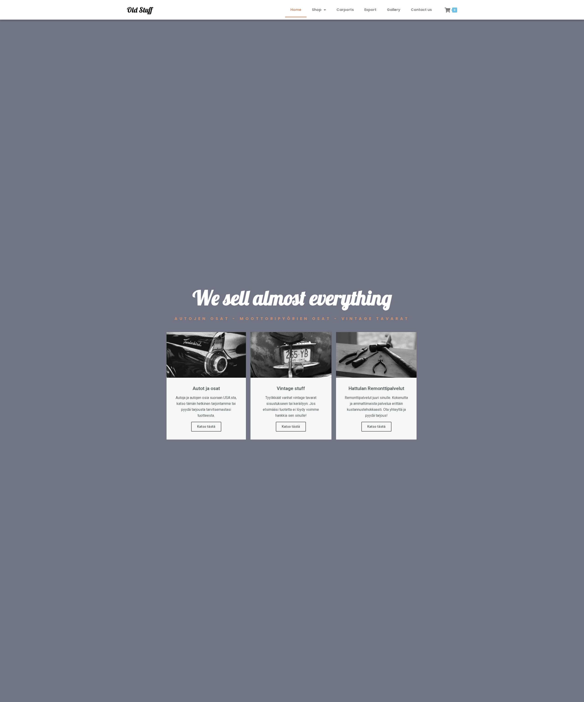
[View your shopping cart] (447, 10)
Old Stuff (139, 9)
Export (370, 9)
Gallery (393, 9)
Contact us (421, 9)
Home (295, 9)
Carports (345, 9)
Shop (316, 9)
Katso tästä (206, 426)
